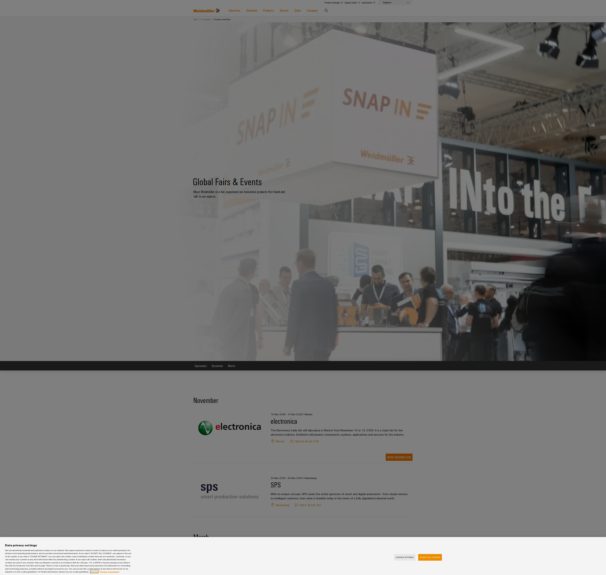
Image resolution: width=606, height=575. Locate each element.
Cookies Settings (405, 557)
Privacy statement (109, 571)
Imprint (94, 571)
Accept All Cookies (430, 557)
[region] (303, 556)
